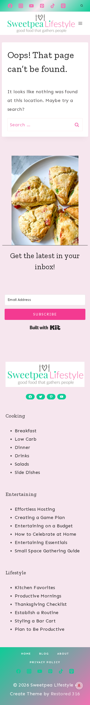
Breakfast (26, 430)
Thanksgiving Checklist (41, 604)
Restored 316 (65, 693)
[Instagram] (20, 5)
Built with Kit (45, 327)
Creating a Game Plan (40, 517)
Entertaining (21, 494)
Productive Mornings (38, 596)
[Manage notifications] (79, 685)
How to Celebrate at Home (45, 534)
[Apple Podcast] (63, 5)
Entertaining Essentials (41, 542)
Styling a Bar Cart (35, 621)
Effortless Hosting (35, 509)
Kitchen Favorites (35, 587)
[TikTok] (52, 5)
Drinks (22, 455)
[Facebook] (10, 5)
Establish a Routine (37, 612)
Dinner (22, 447)
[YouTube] (31, 5)
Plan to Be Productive (39, 629)
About (63, 653)
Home (26, 653)
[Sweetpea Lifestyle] (41, 23)
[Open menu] (80, 23)
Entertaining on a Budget (44, 526)
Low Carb (25, 439)
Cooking (15, 416)
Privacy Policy (45, 662)
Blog (44, 653)
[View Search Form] (81, 6)
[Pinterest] (42, 5)
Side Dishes (27, 472)
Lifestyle (16, 572)
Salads (22, 464)
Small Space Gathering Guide (47, 550)
